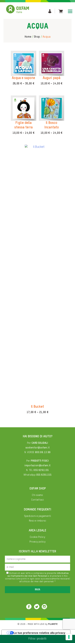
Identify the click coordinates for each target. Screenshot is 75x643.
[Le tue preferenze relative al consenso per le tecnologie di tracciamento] (69, 637)
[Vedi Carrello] (60, 11)
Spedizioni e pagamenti (37, 516)
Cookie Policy (37, 537)
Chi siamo (37, 495)
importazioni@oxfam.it (37, 465)
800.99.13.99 (43, 452)
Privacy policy (37, 541)
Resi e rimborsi (37, 520)
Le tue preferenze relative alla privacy (39, 633)
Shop (37, 37)
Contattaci (37, 499)
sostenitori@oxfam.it (37, 447)
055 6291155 (41, 470)
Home (28, 37)
